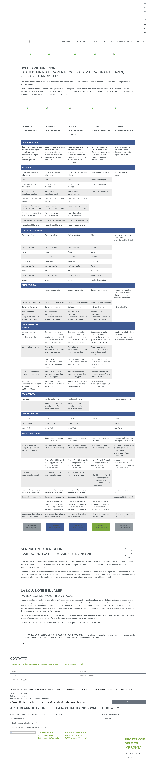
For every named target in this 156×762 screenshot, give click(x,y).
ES (145, 11)
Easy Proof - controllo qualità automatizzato (28, 714)
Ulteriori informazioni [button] (18, 693)
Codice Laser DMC (17, 719)
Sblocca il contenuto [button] (18, 696)
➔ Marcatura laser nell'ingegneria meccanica (28, 727)
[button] (67, 42)
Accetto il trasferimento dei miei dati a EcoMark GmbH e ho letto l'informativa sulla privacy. (49, 702)
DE (145, 3)
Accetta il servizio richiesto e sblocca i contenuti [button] (29, 698)
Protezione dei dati (133, 753)
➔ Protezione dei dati (110, 714)
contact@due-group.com (108, 741)
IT (144, 15)
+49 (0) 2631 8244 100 (105, 735)
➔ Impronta (106, 719)
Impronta (133, 747)
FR (145, 19)
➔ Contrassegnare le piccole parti (23, 723)
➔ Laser (59, 714)
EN (145, 7)
